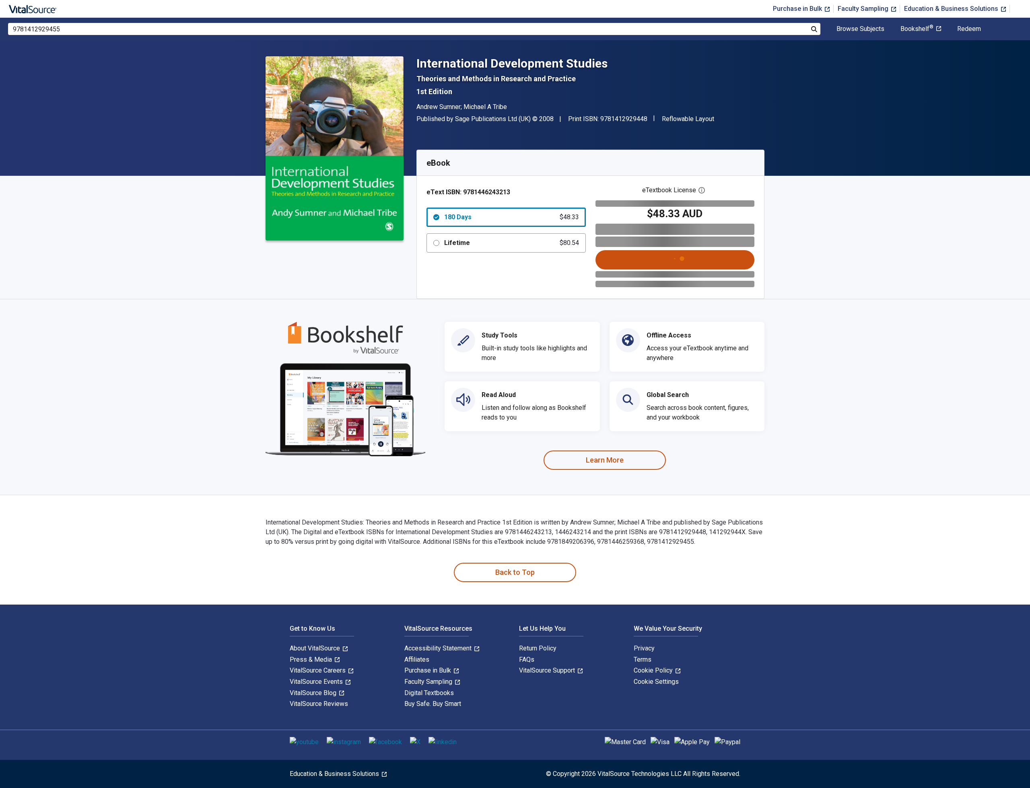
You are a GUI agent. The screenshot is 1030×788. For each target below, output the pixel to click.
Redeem (969, 29)
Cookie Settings (656, 681)
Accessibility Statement (438, 648)
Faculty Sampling (864, 8)
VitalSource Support (548, 670)
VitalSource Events (317, 681)
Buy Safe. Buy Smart (432, 704)
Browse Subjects (860, 29)
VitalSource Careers (318, 670)
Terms (642, 659)
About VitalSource (316, 648)
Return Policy (537, 648)
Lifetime (511, 243)
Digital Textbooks (429, 693)
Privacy (644, 648)
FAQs (526, 659)
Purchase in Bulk (798, 8)
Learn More (605, 460)
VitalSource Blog (314, 693)
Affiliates (416, 659)
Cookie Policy (654, 670)
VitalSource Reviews (319, 704)
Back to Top (515, 572)
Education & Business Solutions (952, 8)
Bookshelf (916, 29)
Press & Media (312, 659)
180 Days (511, 217)
